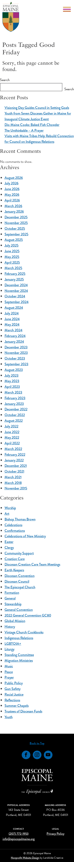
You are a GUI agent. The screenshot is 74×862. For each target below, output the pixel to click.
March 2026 (13, 206)
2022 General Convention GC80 (28, 615)
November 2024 (16, 290)
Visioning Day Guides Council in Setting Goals (37, 107)
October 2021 (14, 471)
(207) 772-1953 (18, 833)
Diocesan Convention (20, 575)
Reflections (12, 700)
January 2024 (14, 341)
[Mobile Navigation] (67, 9)
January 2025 (14, 279)
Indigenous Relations (19, 638)
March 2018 (13, 482)
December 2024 (16, 285)
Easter (9, 541)
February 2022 (15, 454)
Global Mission (15, 620)
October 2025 (15, 228)
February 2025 (15, 273)
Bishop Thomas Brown (20, 519)
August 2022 (14, 420)
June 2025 (12, 251)
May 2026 (12, 194)
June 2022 (12, 432)
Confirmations (15, 530)
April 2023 (12, 386)
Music (9, 666)
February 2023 (15, 398)
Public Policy (14, 683)
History (10, 626)
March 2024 (13, 330)
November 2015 (16, 488)
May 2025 (12, 256)
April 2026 (12, 200)
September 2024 (17, 301)
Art (7, 513)
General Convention (19, 609)
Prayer (9, 677)
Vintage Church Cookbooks (24, 632)
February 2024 (15, 335)
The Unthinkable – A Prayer (24, 130)
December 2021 (16, 465)
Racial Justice (14, 694)
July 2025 (12, 245)
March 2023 (13, 392)
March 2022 (13, 448)
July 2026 (12, 183)
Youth (9, 717)
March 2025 (13, 268)
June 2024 (12, 319)
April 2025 (12, 262)
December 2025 (16, 217)
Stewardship (13, 604)
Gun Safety (13, 688)
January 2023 (14, 403)
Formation (12, 592)
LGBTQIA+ (13, 643)
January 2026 (14, 211)
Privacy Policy (55, 833)
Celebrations (13, 525)
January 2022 (14, 460)
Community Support (19, 553)
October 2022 (15, 414)
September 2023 (16, 364)
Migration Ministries (19, 660)
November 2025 (16, 222)
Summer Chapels (17, 705)
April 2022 (12, 443)
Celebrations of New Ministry (25, 536)
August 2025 (14, 239)
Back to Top (37, 743)
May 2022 (12, 437)
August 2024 (14, 307)
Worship (10, 507)
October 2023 (15, 358)
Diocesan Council (17, 581)
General (10, 598)
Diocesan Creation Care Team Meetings (32, 564)
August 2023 (14, 369)
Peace (9, 671)
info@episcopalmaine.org (19, 839)
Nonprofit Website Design (25, 858)
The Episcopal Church (20, 587)
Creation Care (15, 558)
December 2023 (16, 347)
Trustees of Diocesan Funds (23, 711)
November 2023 (16, 352)
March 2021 (13, 477)
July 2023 (12, 375)
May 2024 (12, 324)
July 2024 (12, 313)
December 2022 (16, 409)
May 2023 (12, 381)
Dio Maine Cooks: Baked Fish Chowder (32, 124)
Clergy (9, 547)
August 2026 (14, 177)
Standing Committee (19, 654)
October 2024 (15, 296)
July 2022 (11, 426)
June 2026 (12, 188)
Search (5, 79)
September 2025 (16, 234)
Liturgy (9, 649)
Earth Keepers (14, 570)
